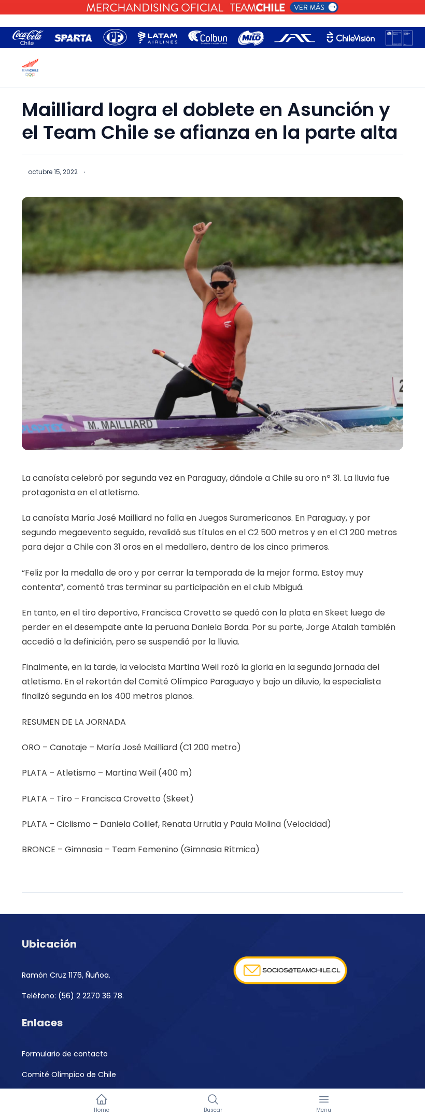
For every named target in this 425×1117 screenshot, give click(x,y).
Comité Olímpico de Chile (69, 1074)
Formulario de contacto (65, 1054)
